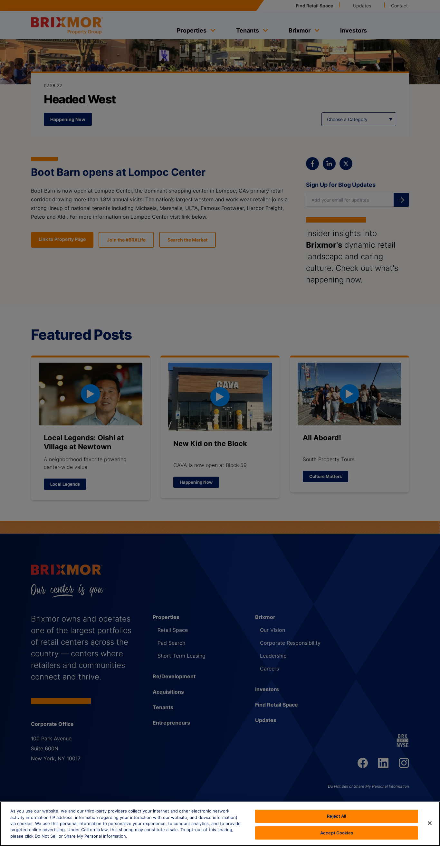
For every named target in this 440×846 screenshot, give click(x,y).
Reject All (336, 816)
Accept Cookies (336, 832)
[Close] (430, 823)
